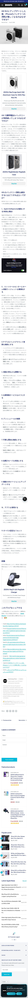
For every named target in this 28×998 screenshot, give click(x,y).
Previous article (7, 720)
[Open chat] (25, 499)
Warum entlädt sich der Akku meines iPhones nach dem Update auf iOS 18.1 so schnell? (14, 651)
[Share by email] (16, 711)
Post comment (9, 759)
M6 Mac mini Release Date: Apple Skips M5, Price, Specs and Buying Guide (18, 854)
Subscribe (6, 974)
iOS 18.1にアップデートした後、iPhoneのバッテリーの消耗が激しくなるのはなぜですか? (14, 665)
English (4, 981)
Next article (22, 720)
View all (24, 881)
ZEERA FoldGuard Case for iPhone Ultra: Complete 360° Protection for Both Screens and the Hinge (17, 777)
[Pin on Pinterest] (10, 711)
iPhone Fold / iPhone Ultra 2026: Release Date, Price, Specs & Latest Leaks (17, 846)
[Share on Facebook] (7, 711)
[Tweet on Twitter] (13, 711)
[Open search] (19, 5)
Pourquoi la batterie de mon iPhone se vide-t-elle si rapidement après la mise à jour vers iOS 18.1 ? (14, 631)
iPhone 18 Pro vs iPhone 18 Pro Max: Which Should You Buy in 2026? (18, 871)
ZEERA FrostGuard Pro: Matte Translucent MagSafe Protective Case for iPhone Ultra (18, 796)
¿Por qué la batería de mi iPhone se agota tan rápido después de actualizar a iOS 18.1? (14, 644)
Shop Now (14, 108)
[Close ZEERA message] (25, 986)
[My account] (22, 5)
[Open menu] (2, 5)
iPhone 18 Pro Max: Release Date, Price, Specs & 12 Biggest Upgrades (18, 837)
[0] (25, 5)
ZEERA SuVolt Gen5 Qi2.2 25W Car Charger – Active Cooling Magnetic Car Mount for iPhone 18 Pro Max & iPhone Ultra (18, 814)
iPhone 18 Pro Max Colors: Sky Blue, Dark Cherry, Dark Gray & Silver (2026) (18, 863)
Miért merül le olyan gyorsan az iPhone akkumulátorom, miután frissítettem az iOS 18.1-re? (14, 658)
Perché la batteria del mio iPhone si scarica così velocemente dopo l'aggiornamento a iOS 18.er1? (14, 637)
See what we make (11, 993)
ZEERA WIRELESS (15, 772)
